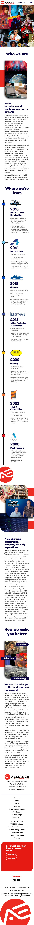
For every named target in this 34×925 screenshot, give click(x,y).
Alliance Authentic (17, 832)
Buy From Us (11, 854)
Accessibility (17, 817)
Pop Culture (17, 812)
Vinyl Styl (17, 838)
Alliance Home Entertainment (17, 827)
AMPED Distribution (17, 824)
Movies (17, 804)
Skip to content (5, 1)
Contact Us (5, 894)
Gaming (17, 806)
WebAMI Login (17, 815)
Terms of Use (27, 894)
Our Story (17, 798)
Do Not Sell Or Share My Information (17, 896)
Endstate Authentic (17, 835)
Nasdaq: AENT (21, 2)
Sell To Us (11, 858)
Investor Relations (17, 821)
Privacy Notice (16, 894)
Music (17, 801)
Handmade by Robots (17, 809)
